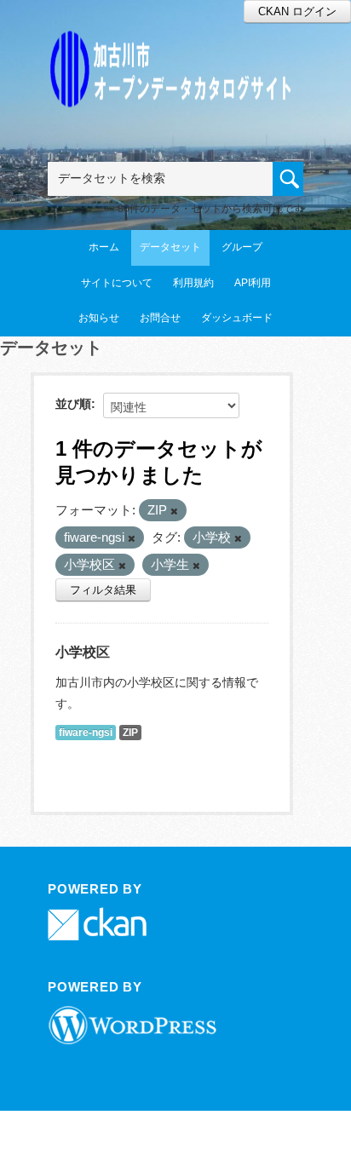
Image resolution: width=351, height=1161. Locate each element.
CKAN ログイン (297, 11)
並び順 (73, 404)
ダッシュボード (237, 318)
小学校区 (82, 652)
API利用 (252, 283)
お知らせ (98, 318)
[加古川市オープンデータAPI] (175, 48)
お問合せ (160, 318)
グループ (242, 247)
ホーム (104, 247)
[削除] (174, 511)
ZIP (130, 733)
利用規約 (193, 283)
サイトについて (116, 283)
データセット (170, 247)
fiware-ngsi (85, 733)
